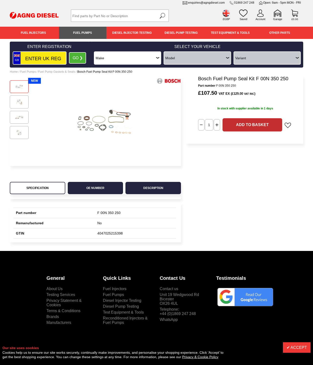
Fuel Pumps (82, 33)
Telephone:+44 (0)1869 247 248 (178, 311)
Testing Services (60, 295)
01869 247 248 (244, 2)
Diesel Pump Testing (181, 33)
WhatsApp (169, 320)
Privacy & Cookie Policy (200, 357)
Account (260, 19)
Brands (52, 317)
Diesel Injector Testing (132, 33)
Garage (277, 19)
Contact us (169, 289)
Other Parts (279, 33)
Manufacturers (58, 322)
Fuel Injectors (33, 33)
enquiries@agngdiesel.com (206, 2)
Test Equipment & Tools (230, 33)
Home (14, 71)
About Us (54, 289)
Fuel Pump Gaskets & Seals (56, 71)
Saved (243, 19)
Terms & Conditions (63, 311)
